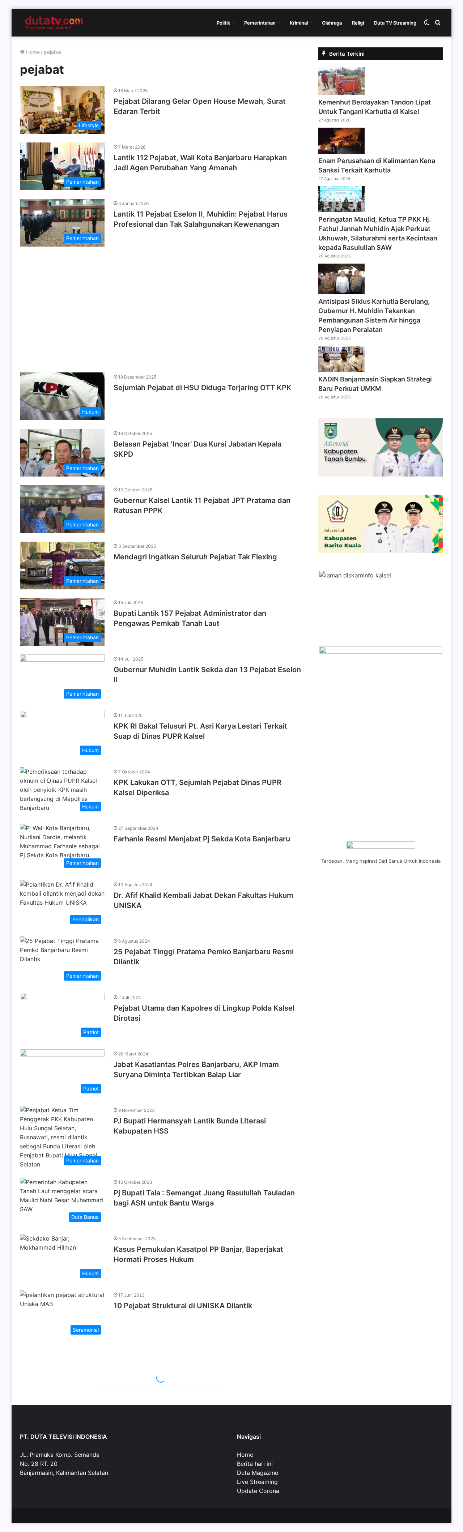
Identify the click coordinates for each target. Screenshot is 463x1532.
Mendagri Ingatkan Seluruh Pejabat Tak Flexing (195, 556)
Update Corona (258, 1490)
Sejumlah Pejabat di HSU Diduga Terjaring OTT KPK (203, 387)
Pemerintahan (260, 23)
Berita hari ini (255, 1463)
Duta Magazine (257, 1472)
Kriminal (299, 23)
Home (32, 52)
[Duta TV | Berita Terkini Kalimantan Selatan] (54, 22)
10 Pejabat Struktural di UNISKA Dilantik (183, 1305)
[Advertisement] (161, 306)
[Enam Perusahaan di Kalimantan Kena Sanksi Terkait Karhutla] (341, 151)
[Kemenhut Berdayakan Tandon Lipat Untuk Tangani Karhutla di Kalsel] (341, 93)
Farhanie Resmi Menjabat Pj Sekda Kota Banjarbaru (202, 839)
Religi (358, 23)
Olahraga (332, 23)
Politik (223, 23)
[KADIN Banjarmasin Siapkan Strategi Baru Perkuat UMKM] (341, 370)
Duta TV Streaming (395, 23)
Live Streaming (257, 1481)
